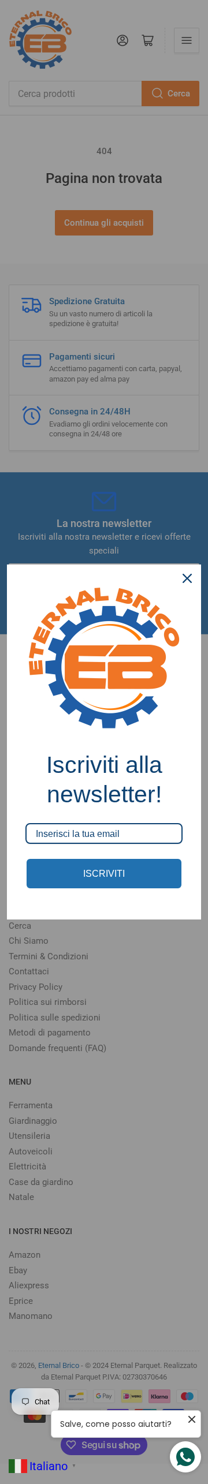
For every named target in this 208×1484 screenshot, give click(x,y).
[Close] (187, 578)
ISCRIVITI (104, 874)
